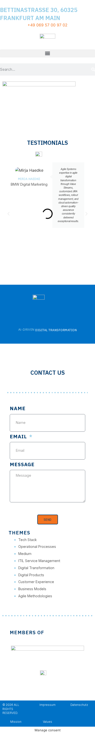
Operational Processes (37, 546)
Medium (24, 554)
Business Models (32, 589)
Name (18, 409)
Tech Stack (27, 540)
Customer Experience (36, 582)
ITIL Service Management (39, 561)
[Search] (93, 69)
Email (19, 437)
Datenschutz (79, 705)
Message (22, 465)
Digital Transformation (36, 568)
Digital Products (31, 575)
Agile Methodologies (35, 596)
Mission (15, 721)
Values (47, 721)
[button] (47, 53)
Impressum (47, 705)
